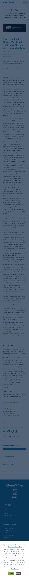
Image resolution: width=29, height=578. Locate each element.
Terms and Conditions (15, 547)
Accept (11, 573)
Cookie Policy (15, 569)
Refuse (18, 573)
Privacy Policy (10, 549)
